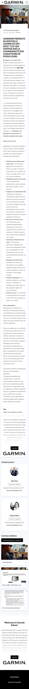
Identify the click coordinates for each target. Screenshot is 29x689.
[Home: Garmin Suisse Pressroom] (14, 2)
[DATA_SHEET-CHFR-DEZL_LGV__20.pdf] (14, 575)
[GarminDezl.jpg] (14, 552)
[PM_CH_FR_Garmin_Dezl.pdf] (14, 597)
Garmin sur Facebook (14, 682)
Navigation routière (16, 412)
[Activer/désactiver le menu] (2, 2)
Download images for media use (12, 540)
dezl (9, 412)
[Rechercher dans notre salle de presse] (27, 2)
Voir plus (14, 448)
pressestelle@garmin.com (14, 490)
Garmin (5, 412)
